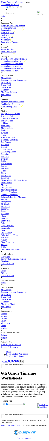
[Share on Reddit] (14, 362)
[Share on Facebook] (9, 362)
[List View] (42, 407)
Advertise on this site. (24, 438)
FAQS (12, 425)
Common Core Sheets (10, 4)
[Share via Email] (17, 362)
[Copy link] (21, 361)
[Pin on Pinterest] (12, 362)
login (3, 16)
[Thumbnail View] (42, 404)
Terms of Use (5, 425)
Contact (18, 425)
